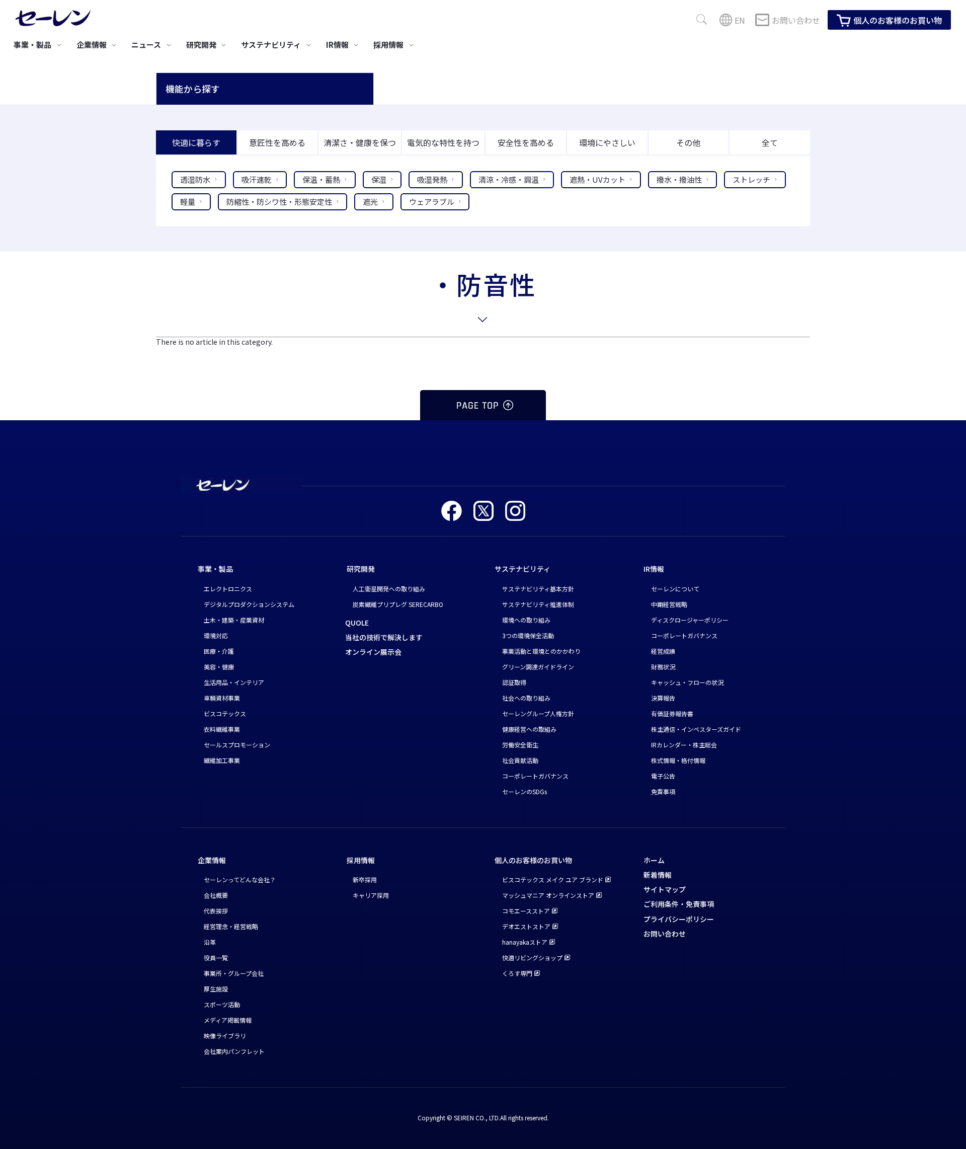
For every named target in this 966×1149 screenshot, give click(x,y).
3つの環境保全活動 (528, 635)
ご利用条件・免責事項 (678, 904)
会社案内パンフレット (234, 1051)
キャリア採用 (371, 895)
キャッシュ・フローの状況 (687, 682)
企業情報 (212, 860)
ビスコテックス (225, 713)
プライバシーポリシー (678, 919)
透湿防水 (195, 179)
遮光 (370, 201)
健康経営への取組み (529, 729)
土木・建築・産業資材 (234, 620)
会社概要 (216, 895)
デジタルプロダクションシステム (249, 604)
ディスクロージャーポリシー (690, 620)
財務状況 (663, 666)
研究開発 (361, 569)
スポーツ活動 (222, 1004)
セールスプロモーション (237, 744)
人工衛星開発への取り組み (389, 588)
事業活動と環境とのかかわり (541, 651)
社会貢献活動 (520, 760)
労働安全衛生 (520, 744)
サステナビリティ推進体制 (538, 604)
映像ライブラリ (225, 1035)
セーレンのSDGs (524, 791)
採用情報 (361, 860)
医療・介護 (219, 651)
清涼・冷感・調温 (508, 179)
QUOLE (357, 623)
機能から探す (193, 88)
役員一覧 (216, 957)
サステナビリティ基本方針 (538, 588)
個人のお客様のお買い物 (897, 20)
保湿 (378, 179)
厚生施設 (216, 988)
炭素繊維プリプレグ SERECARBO (398, 604)
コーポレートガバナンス (535, 776)
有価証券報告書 (672, 713)
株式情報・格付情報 (678, 760)
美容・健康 (219, 666)
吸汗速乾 (257, 179)
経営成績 (663, 651)
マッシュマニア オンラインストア (548, 895)
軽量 (187, 201)
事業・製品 (215, 569)
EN (740, 20)
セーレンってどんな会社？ (240, 879)
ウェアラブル (431, 201)
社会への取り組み (526, 698)
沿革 (210, 942)
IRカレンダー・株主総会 (684, 744)
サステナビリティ (522, 569)
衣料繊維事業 (222, 729)
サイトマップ (664, 889)
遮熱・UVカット (597, 179)
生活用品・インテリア (234, 682)
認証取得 (514, 682)
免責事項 (663, 791)
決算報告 (663, 698)
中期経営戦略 (669, 604)
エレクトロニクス (228, 588)
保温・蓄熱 (321, 179)
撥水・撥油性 (679, 179)
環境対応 (216, 635)
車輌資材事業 (222, 698)
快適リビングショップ (532, 957)
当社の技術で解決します (384, 637)
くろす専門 (517, 973)
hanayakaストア (524, 942)
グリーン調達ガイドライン (538, 666)
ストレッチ (751, 179)
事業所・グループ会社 (234, 973)
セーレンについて (675, 588)
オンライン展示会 (373, 652)
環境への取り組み (526, 620)
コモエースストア (526, 910)
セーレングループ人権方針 (538, 713)
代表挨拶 (216, 910)
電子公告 (663, 776)
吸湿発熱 (432, 179)
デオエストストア (526, 926)
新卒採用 (365, 879)
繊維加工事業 (222, 760)
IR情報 (653, 569)
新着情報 (657, 875)
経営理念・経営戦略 (231, 926)
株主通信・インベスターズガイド (696, 729)
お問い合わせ (796, 20)
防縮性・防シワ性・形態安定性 (279, 201)
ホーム (654, 860)
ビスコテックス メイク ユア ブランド (552, 879)
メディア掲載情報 (228, 1020)
